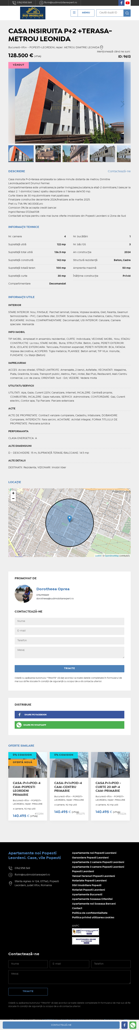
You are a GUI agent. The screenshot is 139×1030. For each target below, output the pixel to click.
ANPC (75, 926)
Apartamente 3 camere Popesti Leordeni (98, 867)
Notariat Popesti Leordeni (88, 890)
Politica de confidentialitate (90, 913)
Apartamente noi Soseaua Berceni (94, 904)
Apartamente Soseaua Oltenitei (92, 899)
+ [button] (13, 493)
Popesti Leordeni (83, 871)
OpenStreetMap (112, 555)
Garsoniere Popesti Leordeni (90, 858)
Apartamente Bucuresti (87, 895)
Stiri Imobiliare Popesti (86, 885)
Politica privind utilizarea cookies (93, 917)
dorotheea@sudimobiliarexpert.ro (55, 599)
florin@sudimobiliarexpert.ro (60, 2)
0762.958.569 (24, 2)
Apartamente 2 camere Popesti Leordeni (98, 862)
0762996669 (42, 595)
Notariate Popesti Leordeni (89, 881)
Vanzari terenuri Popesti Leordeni (93, 876)
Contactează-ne (119, 171)
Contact (77, 908)
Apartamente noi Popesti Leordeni (94, 853)
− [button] (13, 498)
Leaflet (98, 555)
